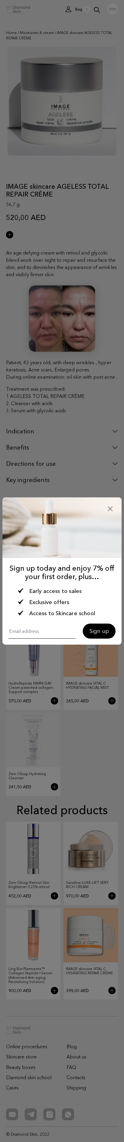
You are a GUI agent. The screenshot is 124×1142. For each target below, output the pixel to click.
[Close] (110, 509)
